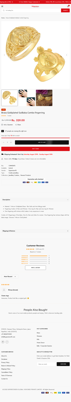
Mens (38, 333)
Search (65, 10)
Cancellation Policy (6, 372)
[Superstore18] (35, 6)
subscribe (63, 364)
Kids (38, 339)
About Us (4, 356)
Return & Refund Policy (8, 366)
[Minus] (3, 142)
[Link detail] (2, 341)
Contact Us (4, 379)
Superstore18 (12, 170)
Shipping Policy (5, 369)
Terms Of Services (6, 375)
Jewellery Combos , (14, 175)
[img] (5, 285)
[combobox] (35, 10)
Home (2, 18)
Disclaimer (4, 359)
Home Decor (41, 343)
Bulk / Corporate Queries (44, 346)
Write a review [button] (35, 267)
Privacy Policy (5, 362)
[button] (66, 55)
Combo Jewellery (14, 173)
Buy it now (35, 149)
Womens (39, 336)
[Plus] (10, 142)
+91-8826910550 (6, 334)
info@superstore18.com (8, 337)
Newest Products (25, 175)
